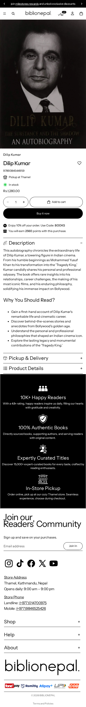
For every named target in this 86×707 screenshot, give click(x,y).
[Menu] (4, 13)
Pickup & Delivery (28, 358)
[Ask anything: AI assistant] (62, 13)
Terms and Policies (43, 703)
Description (22, 243)
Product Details (26, 368)
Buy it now (43, 213)
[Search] (13, 13)
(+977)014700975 (33, 603)
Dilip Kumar (12, 155)
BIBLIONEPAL (47, 695)
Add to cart (59, 202)
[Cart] (81, 13)
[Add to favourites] (79, 163)
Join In (73, 546)
